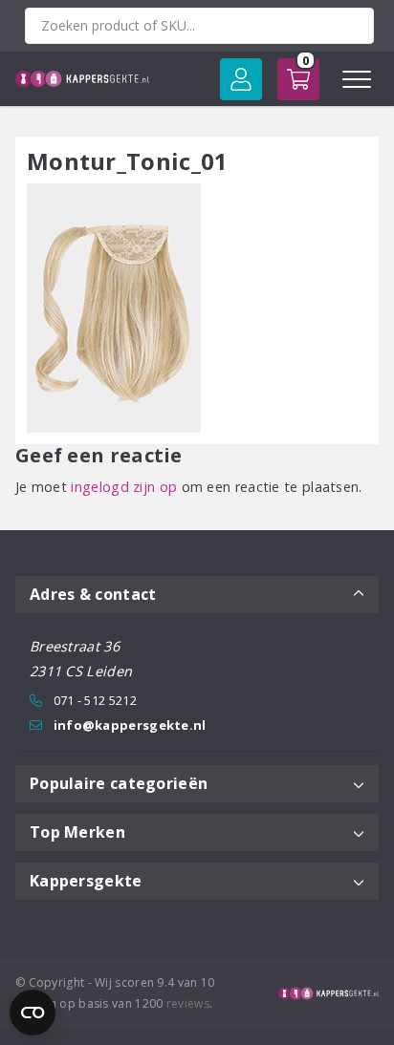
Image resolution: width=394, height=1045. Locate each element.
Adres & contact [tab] (93, 594)
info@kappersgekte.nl (130, 725)
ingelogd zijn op (124, 487)
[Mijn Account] (241, 79)
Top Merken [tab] (77, 831)
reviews (187, 1003)
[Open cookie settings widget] (32, 1012)
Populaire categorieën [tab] (119, 783)
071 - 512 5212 (95, 700)
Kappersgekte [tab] (86, 880)
